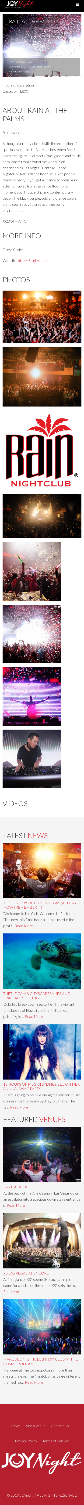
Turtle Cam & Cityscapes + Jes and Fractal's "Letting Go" (36, 995)
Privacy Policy (26, 1441)
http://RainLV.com (32, 260)
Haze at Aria (15, 1187)
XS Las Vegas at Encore (26, 1273)
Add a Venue (36, 1425)
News (15, 1425)
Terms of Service (55, 1441)
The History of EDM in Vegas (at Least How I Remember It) (40, 904)
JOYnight (19, 5)
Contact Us (60, 1425)
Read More (24, 925)
